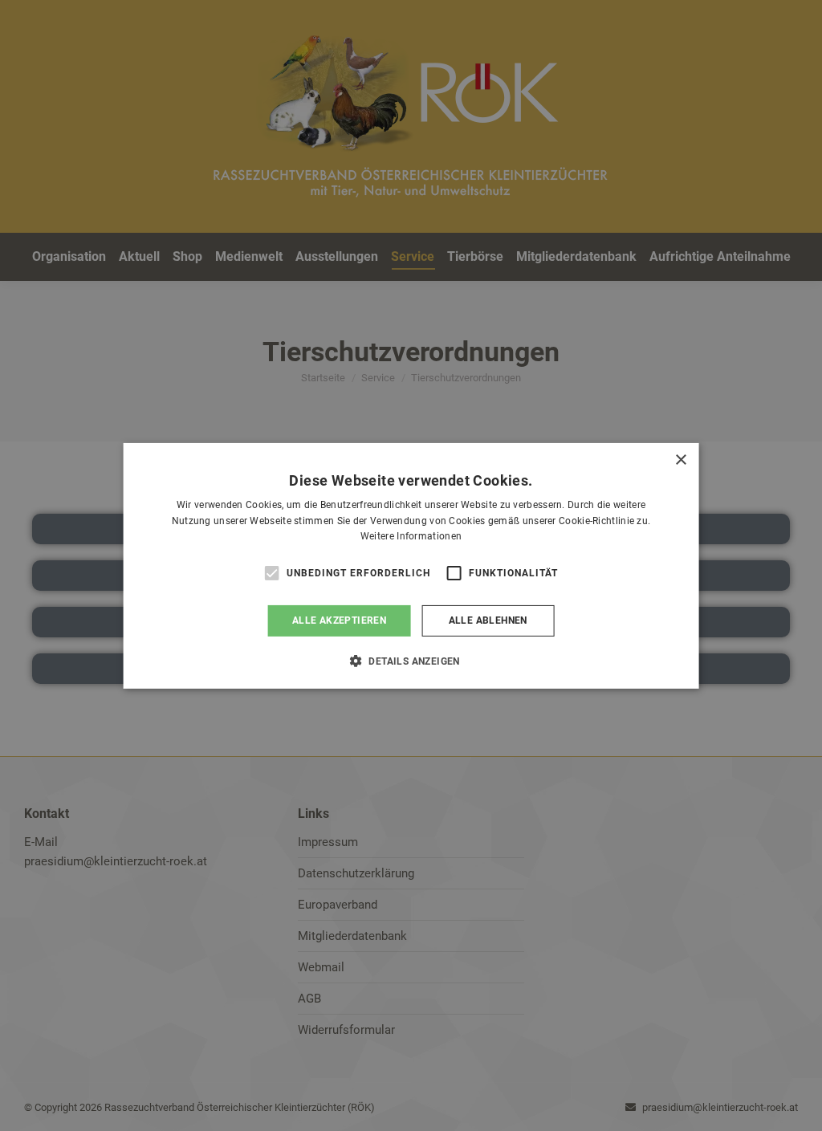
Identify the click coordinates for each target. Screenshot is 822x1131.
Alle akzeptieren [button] (339, 620)
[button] (411, 661)
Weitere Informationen (411, 536)
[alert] (411, 565)
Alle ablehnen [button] (488, 620)
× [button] (680, 460)
